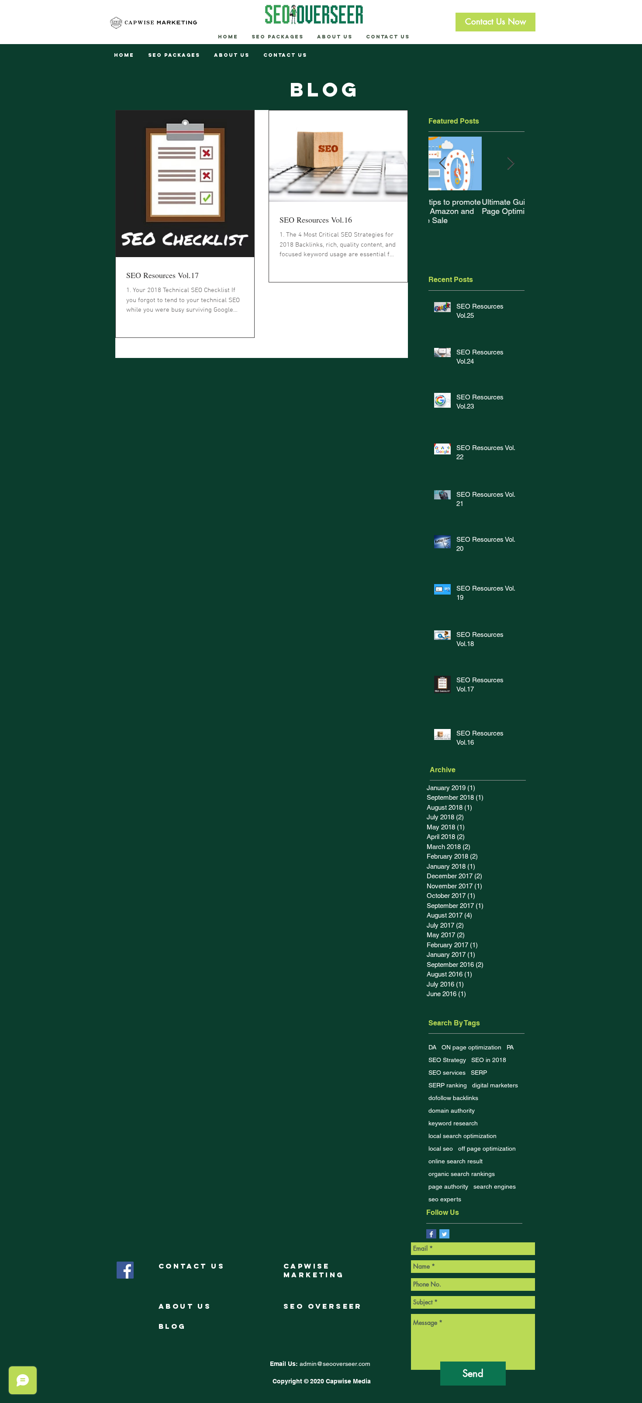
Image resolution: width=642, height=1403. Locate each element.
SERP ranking (447, 1085)
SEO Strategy (447, 1059)
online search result (455, 1161)
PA (510, 1047)
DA (432, 1047)
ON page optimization (471, 1047)
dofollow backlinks (453, 1097)
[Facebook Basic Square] (431, 1234)
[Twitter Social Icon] (444, 1234)
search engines (494, 1186)
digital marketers (495, 1085)
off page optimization (487, 1148)
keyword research (453, 1123)
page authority (448, 1186)
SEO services (447, 1072)
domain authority (451, 1110)
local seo (440, 1148)
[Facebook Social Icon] (125, 1270)
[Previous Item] (442, 164)
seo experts (444, 1199)
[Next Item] (510, 164)
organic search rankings (461, 1173)
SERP (479, 1072)
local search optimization (462, 1135)
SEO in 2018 (488, 1059)
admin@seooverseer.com (335, 1363)
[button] (495, 22)
